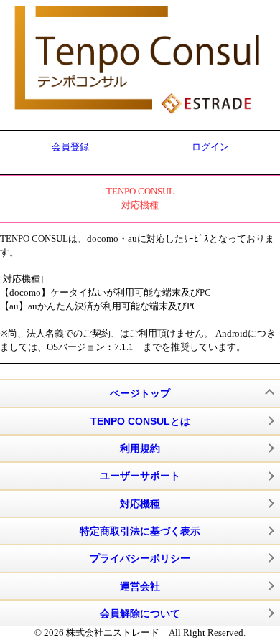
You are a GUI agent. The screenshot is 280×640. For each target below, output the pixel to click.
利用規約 (140, 448)
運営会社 (140, 586)
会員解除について (140, 613)
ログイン (210, 146)
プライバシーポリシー (140, 558)
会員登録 (70, 146)
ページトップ (140, 393)
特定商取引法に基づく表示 (140, 531)
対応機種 (140, 503)
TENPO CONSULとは (140, 421)
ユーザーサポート (140, 475)
